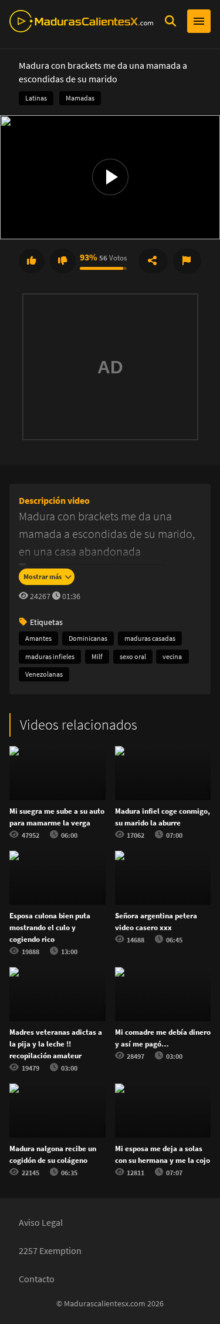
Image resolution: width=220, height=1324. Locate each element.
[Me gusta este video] (32, 261)
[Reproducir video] (110, 177)
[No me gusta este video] (63, 261)
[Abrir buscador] (170, 21)
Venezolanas (44, 674)
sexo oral (133, 656)
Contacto (37, 1279)
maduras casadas (149, 638)
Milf (97, 656)
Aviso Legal (41, 1222)
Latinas (36, 97)
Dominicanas (88, 638)
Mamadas (80, 97)
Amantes (38, 638)
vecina (172, 656)
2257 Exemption (50, 1250)
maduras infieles (50, 656)
